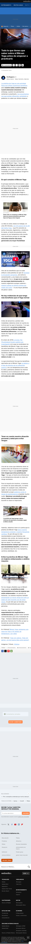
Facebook (13, 65)
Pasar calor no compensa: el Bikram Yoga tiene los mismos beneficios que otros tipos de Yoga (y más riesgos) (14, 216)
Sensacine (18, 892)
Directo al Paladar (6, 902)
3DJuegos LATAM (20, 926)
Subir (24, 873)
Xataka (3, 882)
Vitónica (16, 644)
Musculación (5, 838)
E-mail (22, 65)
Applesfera (4, 886)
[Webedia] (27, 1)
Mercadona (25, 26)
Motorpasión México (21, 932)
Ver (16, 722)
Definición (4, 852)
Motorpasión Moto (21, 905)
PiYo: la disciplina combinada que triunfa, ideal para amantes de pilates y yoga (16, 796)
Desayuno (4, 847)
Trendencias (5, 913)
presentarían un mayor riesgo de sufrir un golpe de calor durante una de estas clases (15, 600)
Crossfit (22, 801)
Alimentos (18, 841)
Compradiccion (5, 917)
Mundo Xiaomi (5, 891)
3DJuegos (18, 882)
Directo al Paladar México (8, 932)
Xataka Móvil (5, 884)
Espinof (18, 894)
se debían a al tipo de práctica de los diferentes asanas (15, 365)
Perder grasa (19, 852)
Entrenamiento (11, 647)
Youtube (15, 824)
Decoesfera (5, 915)
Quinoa (16, 801)
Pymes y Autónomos (21, 915)
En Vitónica (6, 212)
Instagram (18, 824)
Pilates (12, 26)
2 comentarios (7, 65)
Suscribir (26, 813)
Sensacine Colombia (21, 930)
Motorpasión (19, 902)
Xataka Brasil (5, 928)
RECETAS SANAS (18, 5)
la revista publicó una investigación (12, 342)
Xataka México (5, 926)
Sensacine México (20, 928)
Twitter (16, 65)
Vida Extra (18, 884)
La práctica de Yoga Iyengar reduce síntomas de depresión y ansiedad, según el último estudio (15, 520)
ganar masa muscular (22, 855)
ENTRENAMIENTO (6, 5)
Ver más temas (6, 860)
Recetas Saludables (21, 844)
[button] (11, 77)
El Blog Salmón (20, 913)
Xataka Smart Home (7, 888)
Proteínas (4, 841)
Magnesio (5, 26)
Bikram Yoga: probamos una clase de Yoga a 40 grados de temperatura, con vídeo (14, 631)
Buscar (28, 866)
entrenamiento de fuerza (21, 848)
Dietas (3, 844)
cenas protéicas (6, 855)
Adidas (18, 26)
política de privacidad (23, 816)
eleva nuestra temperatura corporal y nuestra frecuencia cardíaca (15, 532)
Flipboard (19, 65)
